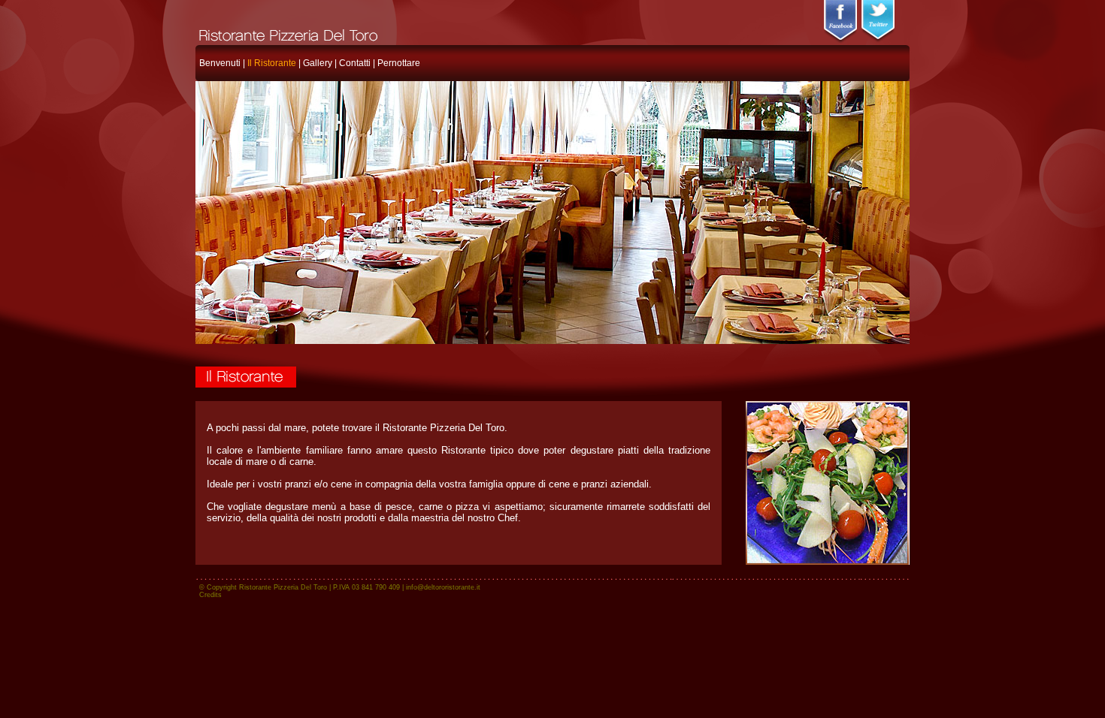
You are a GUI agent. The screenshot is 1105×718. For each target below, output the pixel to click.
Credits (210, 595)
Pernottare (398, 63)
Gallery (317, 63)
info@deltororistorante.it (443, 587)
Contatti (355, 63)
